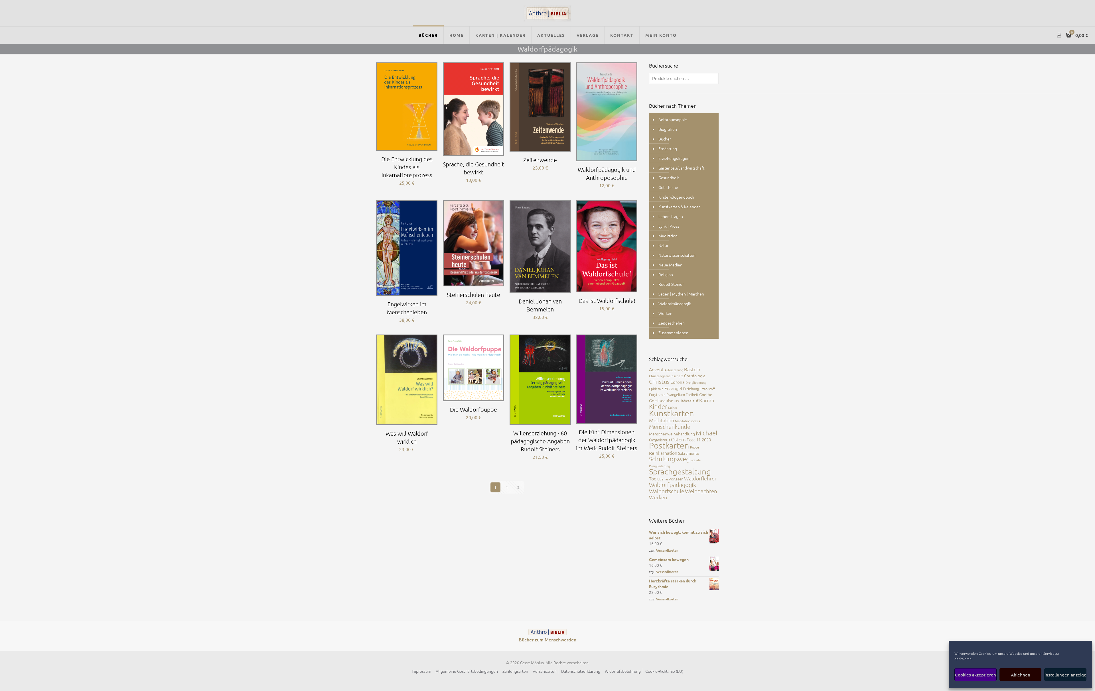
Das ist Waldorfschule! (607, 300)
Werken (665, 313)
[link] (547, 632)
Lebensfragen (670, 216)
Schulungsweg (669, 458)
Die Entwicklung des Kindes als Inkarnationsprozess (407, 167)
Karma (706, 400)
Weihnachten (701, 491)
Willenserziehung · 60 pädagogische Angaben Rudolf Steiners (540, 441)
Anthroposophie (672, 119)
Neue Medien (670, 265)
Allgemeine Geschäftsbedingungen (467, 671)
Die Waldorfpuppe (473, 409)
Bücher (664, 139)
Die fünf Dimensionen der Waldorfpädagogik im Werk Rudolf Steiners (606, 440)
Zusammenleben (673, 332)
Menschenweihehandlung (672, 434)
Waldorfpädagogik (674, 303)
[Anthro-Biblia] (547, 13)
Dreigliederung (696, 382)
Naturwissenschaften (676, 255)
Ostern (678, 439)
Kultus (672, 407)
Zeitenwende (540, 159)
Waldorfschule (666, 491)
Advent (656, 369)
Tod (652, 478)
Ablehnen (1020, 675)
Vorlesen (676, 479)
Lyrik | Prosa (668, 226)
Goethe (705, 394)
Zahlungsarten (515, 671)
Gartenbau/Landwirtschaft (681, 168)
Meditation (668, 236)
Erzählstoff (707, 388)
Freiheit (692, 394)
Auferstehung (673, 370)
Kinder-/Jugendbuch (676, 197)
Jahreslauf (689, 400)
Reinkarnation (663, 453)
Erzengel (673, 388)
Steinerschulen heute (473, 294)
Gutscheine (668, 187)
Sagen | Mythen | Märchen (681, 294)
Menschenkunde (669, 426)
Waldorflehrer (700, 478)
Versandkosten (667, 550)
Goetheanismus (664, 400)
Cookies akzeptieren (975, 675)
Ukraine (662, 479)
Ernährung (667, 148)
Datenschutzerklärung (580, 671)
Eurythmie (657, 394)
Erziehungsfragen (674, 158)
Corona (677, 382)
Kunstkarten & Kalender (679, 206)
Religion (665, 274)
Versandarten (545, 671)
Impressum (421, 671)
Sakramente (688, 453)
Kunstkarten (671, 413)
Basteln (692, 369)
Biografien (667, 129)
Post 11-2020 (699, 440)
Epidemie (656, 388)
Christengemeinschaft (666, 376)
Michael (706, 433)
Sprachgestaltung (680, 471)
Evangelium (675, 394)
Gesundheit (668, 177)
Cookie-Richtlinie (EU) (664, 671)
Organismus (659, 440)
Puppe (694, 447)
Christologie (694, 375)
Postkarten (669, 445)
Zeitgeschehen (671, 323)
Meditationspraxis (687, 421)
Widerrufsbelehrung (623, 671)
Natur (663, 245)
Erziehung (691, 388)
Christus (659, 381)
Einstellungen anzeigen (1065, 675)
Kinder (658, 406)
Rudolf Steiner (671, 284)
